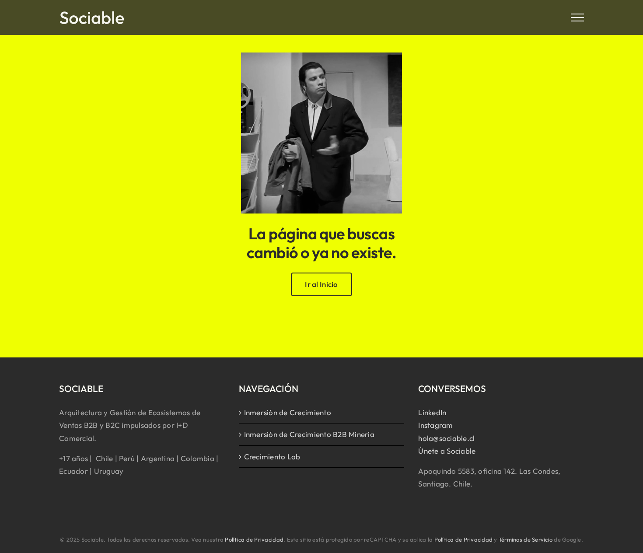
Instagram (435, 425)
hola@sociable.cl (446, 438)
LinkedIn (432, 412)
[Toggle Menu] (578, 17)
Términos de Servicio (525, 539)
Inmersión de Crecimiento (287, 412)
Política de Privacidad (254, 539)
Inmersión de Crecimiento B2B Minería (309, 434)
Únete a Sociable (446, 450)
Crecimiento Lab (272, 456)
